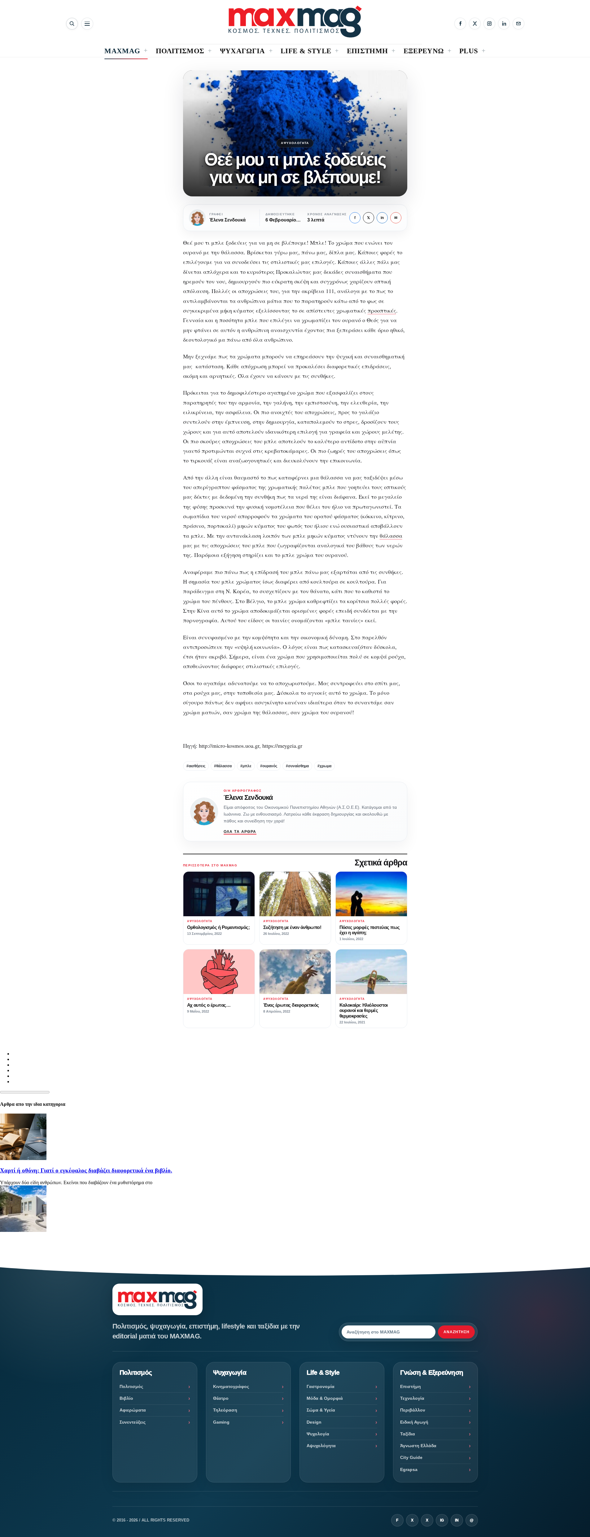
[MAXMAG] (295, 21)
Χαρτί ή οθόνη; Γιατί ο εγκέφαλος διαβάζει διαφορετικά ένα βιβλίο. (86, 1170)
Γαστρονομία (320, 1386)
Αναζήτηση (457, 1332)
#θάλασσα (223, 766)
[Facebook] (460, 23)
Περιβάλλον (412, 1410)
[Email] (518, 23)
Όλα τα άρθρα (240, 832)
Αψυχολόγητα (295, 143)
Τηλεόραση (225, 1410)
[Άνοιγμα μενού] (87, 24)
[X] (475, 23)
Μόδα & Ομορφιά (325, 1398)
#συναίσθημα (297, 766)
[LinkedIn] (504, 23)
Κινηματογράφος (231, 1386)
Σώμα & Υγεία (321, 1410)
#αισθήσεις (195, 766)
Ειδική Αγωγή (414, 1422)
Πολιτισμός (131, 1386)
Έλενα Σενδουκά (248, 797)
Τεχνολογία (412, 1398)
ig (442, 1520)
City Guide (411, 1457)
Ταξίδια (407, 1433)
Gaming (221, 1422)
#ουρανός (268, 766)
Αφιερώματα (133, 1410)
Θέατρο (221, 1398)
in (382, 218)
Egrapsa (408, 1469)
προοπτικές (382, 310)
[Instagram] (489, 23)
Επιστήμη (410, 1386)
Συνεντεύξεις (133, 1422)
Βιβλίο (126, 1398)
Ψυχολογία (318, 1433)
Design (314, 1422)
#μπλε (245, 766)
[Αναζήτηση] (72, 23)
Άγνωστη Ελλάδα (418, 1445)
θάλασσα (391, 535)
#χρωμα (324, 766)
